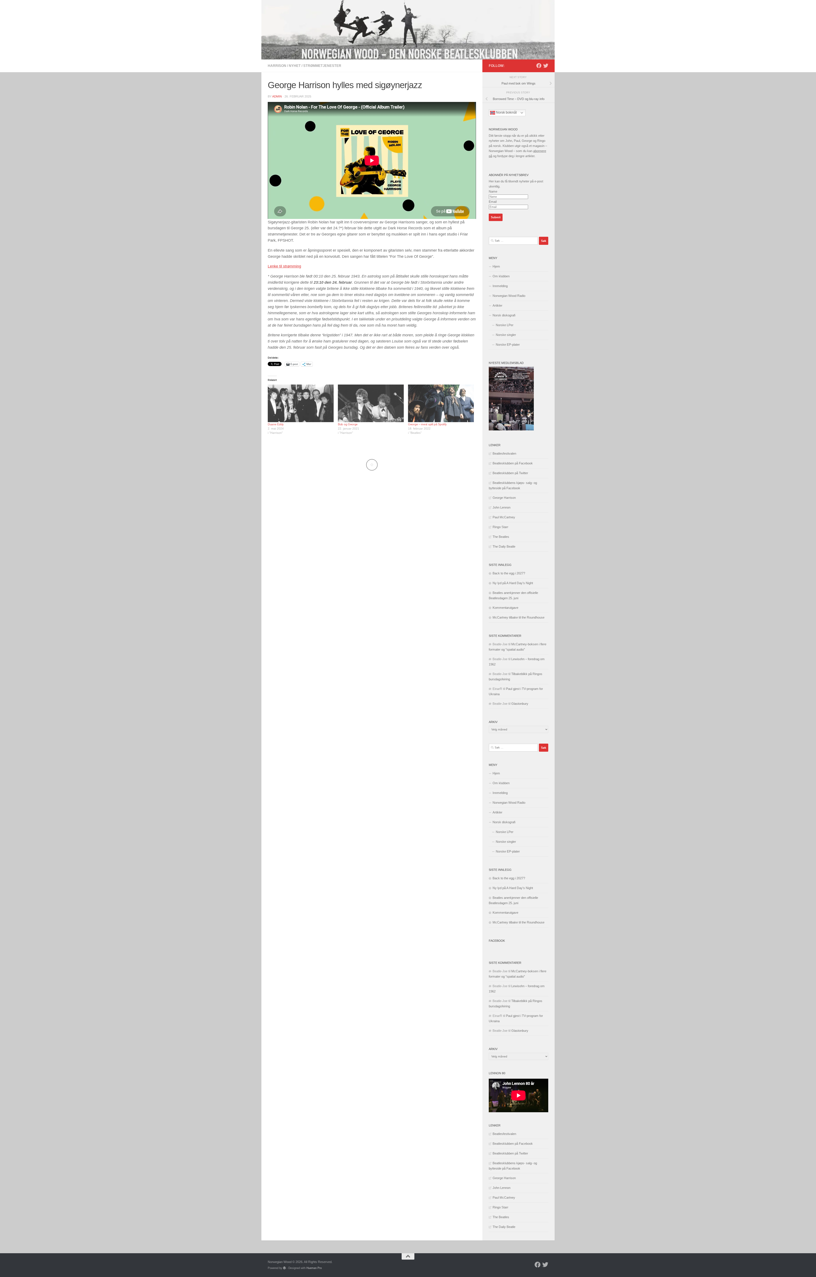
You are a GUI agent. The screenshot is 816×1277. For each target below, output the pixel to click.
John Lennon (501, 507)
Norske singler (506, 335)
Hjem (496, 266)
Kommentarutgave (505, 607)
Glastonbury (519, 703)
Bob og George (348, 424)
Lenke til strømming (284, 266)
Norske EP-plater (508, 344)
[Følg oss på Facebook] (538, 65)
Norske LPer (504, 325)
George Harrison (504, 497)
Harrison (277, 66)
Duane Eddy (276, 424)
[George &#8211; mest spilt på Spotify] (441, 403)
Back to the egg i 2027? (509, 573)
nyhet (295, 66)
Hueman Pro (314, 1268)
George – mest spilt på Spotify (427, 424)
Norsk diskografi (504, 315)
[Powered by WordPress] (284, 1268)
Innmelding (500, 286)
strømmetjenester (322, 66)
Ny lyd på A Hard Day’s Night (513, 583)
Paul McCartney (504, 517)
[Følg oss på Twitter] (545, 65)
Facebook (497, 940)
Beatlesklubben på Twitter (510, 473)
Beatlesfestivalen (504, 453)
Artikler (497, 305)
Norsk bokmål (506, 112)
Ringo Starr (500, 527)
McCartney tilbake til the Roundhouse (518, 617)
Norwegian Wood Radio (509, 295)
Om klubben (501, 276)
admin (277, 96)
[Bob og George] (371, 403)
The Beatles (501, 536)
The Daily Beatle (504, 546)
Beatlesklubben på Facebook (513, 463)
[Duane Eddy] (301, 403)
